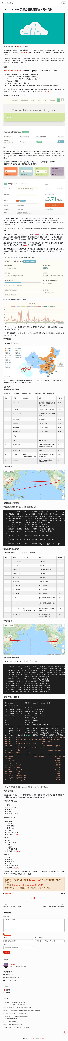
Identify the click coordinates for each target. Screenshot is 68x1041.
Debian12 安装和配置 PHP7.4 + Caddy (12, 1024)
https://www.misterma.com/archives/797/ (27, 885)
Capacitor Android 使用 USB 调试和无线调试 (14, 1005)
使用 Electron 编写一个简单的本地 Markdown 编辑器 (16, 1027)
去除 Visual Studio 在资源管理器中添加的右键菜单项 (15, 1016)
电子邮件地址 (39, 938)
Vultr (26, 245)
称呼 (5, 938)
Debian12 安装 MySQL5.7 (9, 1022)
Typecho (32, 1038)
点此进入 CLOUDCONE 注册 (12, 71)
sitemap (41, 1037)
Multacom (24, 52)
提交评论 (7, 952)
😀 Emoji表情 (7, 934)
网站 (4, 944)
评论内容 (6, 916)
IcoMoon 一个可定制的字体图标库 (12, 906)
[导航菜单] (63, 2)
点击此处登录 (45, 91)
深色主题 (8, 992)
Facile (43, 1038)
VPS (63, 893)
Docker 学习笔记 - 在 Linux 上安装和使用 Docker (15, 1013)
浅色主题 (8, 990)
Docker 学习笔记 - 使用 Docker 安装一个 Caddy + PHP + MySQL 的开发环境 (21, 1010)
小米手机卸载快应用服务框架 (10, 1019)
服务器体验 (8, 894)
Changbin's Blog (7, 3)
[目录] (64, 1032)
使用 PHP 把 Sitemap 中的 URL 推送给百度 (54, 906)
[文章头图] (34, 28)
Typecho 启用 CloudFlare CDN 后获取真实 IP (14, 1002)
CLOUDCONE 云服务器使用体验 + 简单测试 (27, 9)
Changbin (19, 46)
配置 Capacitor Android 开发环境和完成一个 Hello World (17, 1007)
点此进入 (17, 834)
